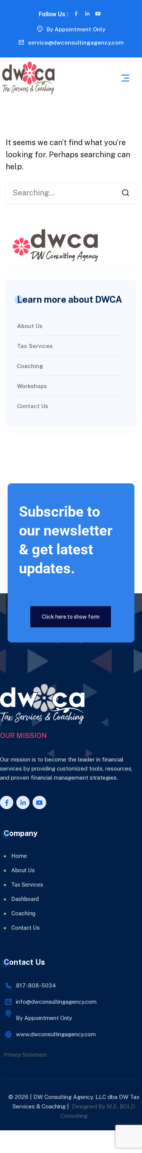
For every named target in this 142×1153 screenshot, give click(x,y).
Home (19, 856)
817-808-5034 (36, 985)
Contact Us (32, 406)
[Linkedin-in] (87, 13)
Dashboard (25, 899)
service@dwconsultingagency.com (76, 42)
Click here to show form (71, 617)
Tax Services (35, 346)
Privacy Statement (25, 1055)
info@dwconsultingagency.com (56, 1001)
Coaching (30, 366)
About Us (29, 326)
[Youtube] (97, 13)
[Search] (125, 192)
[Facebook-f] (76, 13)
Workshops (32, 386)
